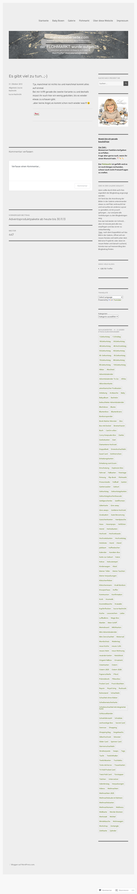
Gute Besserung (117, 515)
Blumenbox (104, 411)
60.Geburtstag (119, 350)
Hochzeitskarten (106, 538)
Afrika (123, 379)
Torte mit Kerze (105, 765)
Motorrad (120, 636)
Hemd (101, 529)
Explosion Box (117, 468)
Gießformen (120, 501)
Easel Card (103, 454)
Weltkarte (103, 812)
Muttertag (116, 641)
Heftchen (122, 524)
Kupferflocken (105, 608)
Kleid (115, 566)
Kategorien (102, 313)
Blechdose (103, 407)
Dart (114, 440)
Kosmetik (109, 599)
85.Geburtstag (105, 365)
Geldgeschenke (105, 501)
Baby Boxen (58, 20)
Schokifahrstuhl (105, 718)
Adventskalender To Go (109, 379)
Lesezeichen (112, 613)
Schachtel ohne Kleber (108, 697)
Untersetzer (113, 779)
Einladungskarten (106, 458)
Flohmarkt (84, 20)
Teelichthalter (112, 755)
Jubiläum (102, 547)
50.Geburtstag (105, 350)
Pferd (116, 674)
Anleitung (103, 393)
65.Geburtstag (119, 355)
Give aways (104, 510)
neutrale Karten (105, 655)
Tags (123, 751)
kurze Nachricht (15, 94)
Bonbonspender (106, 416)
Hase (101, 524)
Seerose (102, 727)
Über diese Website (103, 20)
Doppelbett (103, 449)
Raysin (102, 688)
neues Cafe (116, 646)
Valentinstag (104, 784)
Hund (111, 543)
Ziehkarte (103, 830)
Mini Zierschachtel (106, 636)
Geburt (116, 486)
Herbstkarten (112, 529)
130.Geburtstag (119, 365)
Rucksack (122, 688)
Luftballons (103, 618)
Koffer (115, 590)
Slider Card (103, 741)
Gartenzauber (105, 486)
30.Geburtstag (119, 341)
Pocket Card (104, 683)
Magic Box (115, 618)
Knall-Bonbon (120, 585)
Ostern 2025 (104, 669)
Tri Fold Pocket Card (107, 769)
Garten (124, 482)
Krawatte (118, 604)
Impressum (122, 20)
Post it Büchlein (118, 683)
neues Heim (104, 651)
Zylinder (113, 830)
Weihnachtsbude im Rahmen (110, 798)
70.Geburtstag (105, 360)
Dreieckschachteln (118, 449)
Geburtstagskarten (119, 491)
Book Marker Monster (108, 421)
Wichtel (113, 816)
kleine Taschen (119, 571)
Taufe (101, 755)
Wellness (119, 807)
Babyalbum (103, 397)
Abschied (110, 369)
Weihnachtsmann (106, 807)
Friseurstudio (104, 482)
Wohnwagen (118, 821)
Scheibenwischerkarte (108, 702)
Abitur (101, 369)
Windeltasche (104, 821)
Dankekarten (104, 440)
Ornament (118, 660)
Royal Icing (111, 688)
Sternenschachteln (107, 746)
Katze (117, 557)
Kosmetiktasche (105, 604)
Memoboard (104, 627)
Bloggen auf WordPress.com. (23, 864)
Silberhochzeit (105, 737)
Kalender (103, 552)
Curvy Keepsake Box (107, 435)
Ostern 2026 (116, 669)
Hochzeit (102, 533)
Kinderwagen (104, 566)
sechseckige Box (106, 723)
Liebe (122, 613)
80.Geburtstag (119, 360)
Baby (123, 393)
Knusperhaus (104, 590)
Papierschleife (105, 674)
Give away (115, 505)
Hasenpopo (111, 524)
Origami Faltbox (105, 660)
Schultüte (118, 718)
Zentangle (114, 826)
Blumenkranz (116, 411)
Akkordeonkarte (105, 383)
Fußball (115, 482)
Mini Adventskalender (108, 632)
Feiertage (122, 472)
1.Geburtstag (104, 336)
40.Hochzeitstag (119, 346)
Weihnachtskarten (106, 802)
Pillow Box (116, 679)
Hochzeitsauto (115, 533)
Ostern (114, 665)
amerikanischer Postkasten (110, 388)
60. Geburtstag (105, 355)
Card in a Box (111, 430)
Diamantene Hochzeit (108, 444)
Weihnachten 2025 (106, 793)
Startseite (44, 20)
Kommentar (82, 186)
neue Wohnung (118, 651)
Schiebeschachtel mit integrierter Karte (112, 708)
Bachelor (114, 397)
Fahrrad (102, 472)
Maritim (102, 622)
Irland (119, 543)
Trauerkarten (119, 765)
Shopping (113, 727)
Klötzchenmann (105, 585)
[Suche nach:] (110, 83)
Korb (101, 599)
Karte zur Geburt (106, 557)
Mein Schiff (112, 622)
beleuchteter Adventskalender (111, 402)
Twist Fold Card (105, 774)
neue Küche (104, 646)
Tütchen (102, 779)
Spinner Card (116, 741)
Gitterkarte (103, 505)
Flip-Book (112, 477)
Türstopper (118, 774)
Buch (101, 430)
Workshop (103, 826)
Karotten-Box (114, 552)
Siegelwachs (118, 732)
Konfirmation (117, 594)
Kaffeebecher (114, 547)
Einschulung (104, 468)
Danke (121, 435)
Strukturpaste (104, 751)
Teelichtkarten (105, 760)
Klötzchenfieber (105, 580)
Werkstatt (103, 816)
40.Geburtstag (105, 346)
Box (121, 421)
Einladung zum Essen (108, 463)
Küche (101, 613)
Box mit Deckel (105, 425)
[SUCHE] (125, 83)
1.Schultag (116, 336)
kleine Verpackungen (108, 576)
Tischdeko (118, 760)
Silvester (117, 737)
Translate (117, 300)
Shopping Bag (105, 732)
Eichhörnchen (115, 454)
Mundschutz (104, 641)
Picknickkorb (104, 679)
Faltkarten (112, 472)
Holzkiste (103, 543)
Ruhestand (103, 693)
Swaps (115, 751)
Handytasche (120, 519)
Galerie (71, 20)
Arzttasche (114, 393)
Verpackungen (118, 784)
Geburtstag (104, 491)
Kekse (101, 561)
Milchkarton (116, 627)
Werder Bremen (116, 812)
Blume (113, 407)
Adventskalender (106, 374)
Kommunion (104, 594)
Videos (102, 788)
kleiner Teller (104, 571)
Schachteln (115, 693)
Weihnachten (113, 788)
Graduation (103, 515)
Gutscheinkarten (106, 519)
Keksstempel (112, 561)
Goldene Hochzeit (118, 510)
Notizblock (119, 655)
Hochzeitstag (120, 538)
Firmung (102, 477)
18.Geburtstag (105, 341)
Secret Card (120, 723)
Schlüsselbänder (106, 713)
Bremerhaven (119, 425)
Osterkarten (104, 665)
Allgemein (13, 88)
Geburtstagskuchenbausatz (110, 496)
